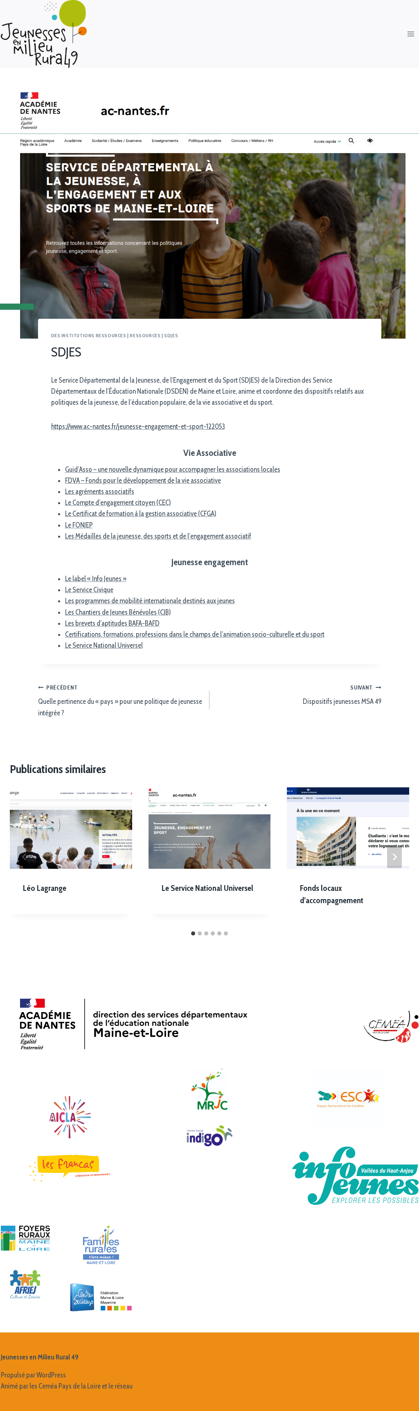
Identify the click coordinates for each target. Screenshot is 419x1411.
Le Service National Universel (104, 645)
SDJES (171, 335)
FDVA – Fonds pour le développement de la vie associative (143, 480)
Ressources (145, 335)
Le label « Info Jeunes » (95, 579)
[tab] (193, 933)
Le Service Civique (89, 590)
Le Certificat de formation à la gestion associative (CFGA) (140, 513)
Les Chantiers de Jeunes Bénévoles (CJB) (118, 612)
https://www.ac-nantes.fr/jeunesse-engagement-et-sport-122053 (138, 426)
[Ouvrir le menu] (411, 33)
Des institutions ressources (88, 335)
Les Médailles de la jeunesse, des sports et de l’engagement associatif (158, 536)
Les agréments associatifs (99, 491)
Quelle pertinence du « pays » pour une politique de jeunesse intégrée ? (120, 700)
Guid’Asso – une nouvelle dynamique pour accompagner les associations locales (172, 469)
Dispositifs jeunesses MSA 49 (342, 695)
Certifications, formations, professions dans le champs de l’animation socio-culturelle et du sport (194, 634)
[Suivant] (394, 857)
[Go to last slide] (24, 857)
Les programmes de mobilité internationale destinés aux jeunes (150, 601)
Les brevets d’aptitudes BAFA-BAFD (112, 623)
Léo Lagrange (44, 888)
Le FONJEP (79, 525)
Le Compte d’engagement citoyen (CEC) (118, 502)
